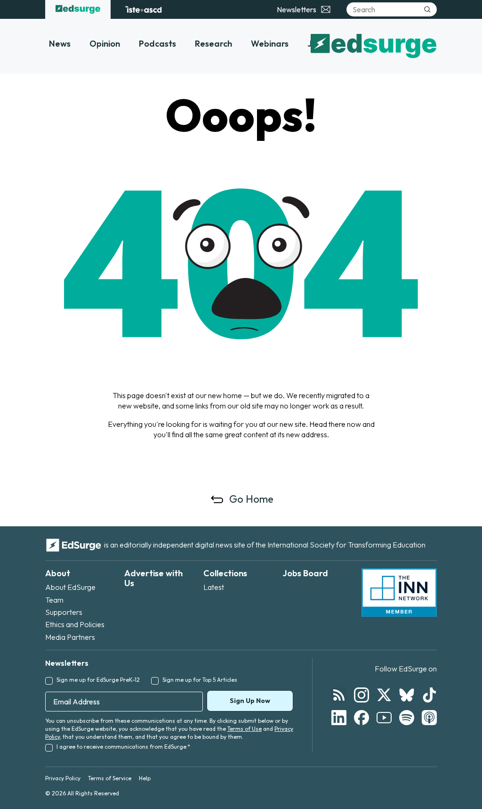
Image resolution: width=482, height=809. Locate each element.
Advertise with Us (153, 578)
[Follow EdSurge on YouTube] (384, 717)
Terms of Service (109, 778)
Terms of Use (244, 728)
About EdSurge (70, 587)
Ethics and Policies (74, 624)
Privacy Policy (62, 778)
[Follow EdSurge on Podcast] (429, 717)
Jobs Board (305, 573)
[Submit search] (427, 9)
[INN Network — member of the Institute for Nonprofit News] (399, 592)
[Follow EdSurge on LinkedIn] (338, 717)
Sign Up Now (250, 700)
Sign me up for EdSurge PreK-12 (98, 679)
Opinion (104, 43)
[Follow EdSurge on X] (384, 695)
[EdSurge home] (78, 9)
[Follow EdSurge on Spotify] (406, 717)
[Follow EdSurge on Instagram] (361, 695)
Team (54, 600)
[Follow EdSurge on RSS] (338, 695)
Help (145, 778)
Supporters (63, 612)
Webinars (270, 43)
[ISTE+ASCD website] (143, 9)
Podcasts (157, 43)
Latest (213, 587)
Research (213, 43)
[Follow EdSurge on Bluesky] (406, 695)
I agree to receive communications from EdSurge (123, 746)
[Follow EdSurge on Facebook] (361, 717)
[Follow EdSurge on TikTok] (429, 695)
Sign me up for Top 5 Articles (199, 679)
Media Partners (70, 637)
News (60, 43)
